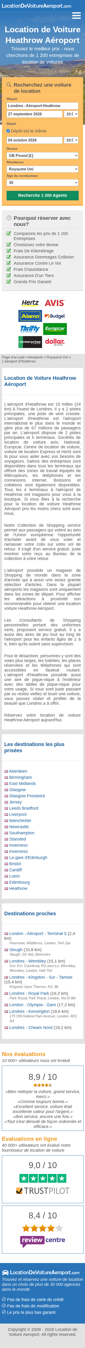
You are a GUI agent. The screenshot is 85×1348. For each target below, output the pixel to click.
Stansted (17, 839)
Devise (12, 148)
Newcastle (18, 826)
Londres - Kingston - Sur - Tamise (40, 977)
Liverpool (17, 814)
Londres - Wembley (27, 961)
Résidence (15, 162)
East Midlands (22, 783)
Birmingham (20, 777)
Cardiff (15, 870)
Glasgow (17, 789)
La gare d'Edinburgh (27, 857)
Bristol (14, 863)
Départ (12, 99)
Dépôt (11, 124)
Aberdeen (17, 771)
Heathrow (17, 888)
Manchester (19, 820)
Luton (14, 876)
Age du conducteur (22, 176)
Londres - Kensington (29, 1011)
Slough (15, 949)
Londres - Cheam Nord (30, 1027)
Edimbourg (19, 882)
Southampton (21, 833)
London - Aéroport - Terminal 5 (37, 933)
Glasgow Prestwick (26, 796)
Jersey (15, 802)
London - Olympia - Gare (32, 1004)
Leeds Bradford (23, 808)
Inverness (18, 845)
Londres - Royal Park (28, 993)
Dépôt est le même (29, 131)
